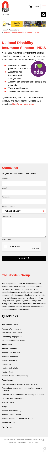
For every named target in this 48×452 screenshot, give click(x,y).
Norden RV (6, 364)
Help (30, 442)
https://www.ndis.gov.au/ (23, 104)
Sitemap (36, 442)
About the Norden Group (12, 333)
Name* (5, 179)
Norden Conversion (10, 356)
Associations (14, 30)
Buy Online (7, 427)
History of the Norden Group (13, 340)
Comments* (7, 216)
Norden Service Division (11, 415)
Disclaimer (13, 442)
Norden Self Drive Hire (11, 353)
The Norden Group (10, 325)
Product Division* (9, 206)
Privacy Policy (23, 442)
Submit (22, 258)
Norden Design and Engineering (15, 376)
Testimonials (7, 344)
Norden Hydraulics (9, 360)
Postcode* (6, 197)
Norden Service (8, 372)
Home (4, 30)
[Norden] (5, 6)
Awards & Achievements (11, 329)
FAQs (4, 406)
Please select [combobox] (12, 211)
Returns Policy (38, 440)
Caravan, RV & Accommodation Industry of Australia (23, 395)
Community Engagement (12, 337)
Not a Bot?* (6, 240)
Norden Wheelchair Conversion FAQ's (17, 418)
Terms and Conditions (24, 440)
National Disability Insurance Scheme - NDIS (21, 33)
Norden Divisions (9, 349)
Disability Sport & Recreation (13, 398)
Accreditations (8, 423)
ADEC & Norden (8, 402)
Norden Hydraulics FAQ (11, 411)
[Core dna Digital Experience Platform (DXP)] (43, 451)
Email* (4, 188)
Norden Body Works (10, 368)
